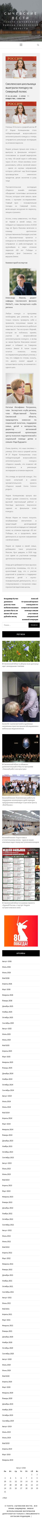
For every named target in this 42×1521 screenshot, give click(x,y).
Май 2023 (5, 1180)
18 (10, 1485)
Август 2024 (7, 1096)
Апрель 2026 (7, 984)
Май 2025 (5, 1045)
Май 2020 (5, 1376)
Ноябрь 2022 (7, 1213)
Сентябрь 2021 (8, 1292)
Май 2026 (5, 978)
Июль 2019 (6, 1432)
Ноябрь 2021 (7, 1281)
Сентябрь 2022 (8, 1225)
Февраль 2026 (7, 995)
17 (5, 1485)
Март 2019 (6, 1454)
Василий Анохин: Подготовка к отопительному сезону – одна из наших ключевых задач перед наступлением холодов (20, 839)
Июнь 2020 (6, 1370)
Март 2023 (6, 1191)
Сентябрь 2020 (8, 1353)
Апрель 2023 (7, 1185)
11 (10, 1481)
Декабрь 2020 (7, 1337)
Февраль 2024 (7, 1129)
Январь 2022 (7, 1269)
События (21, 99)
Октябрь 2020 (7, 1348)
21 (26, 1485)
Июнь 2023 (6, 1174)
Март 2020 (6, 1387)
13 (21, 1481)
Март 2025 (6, 1056)
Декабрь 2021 (7, 1275)
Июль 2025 (6, 1034)
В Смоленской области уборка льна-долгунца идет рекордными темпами (20, 665)
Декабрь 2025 (7, 1006)
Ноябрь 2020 (7, 1342)
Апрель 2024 (7, 1118)
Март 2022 (6, 1258)
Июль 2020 (6, 1365)
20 (21, 1485)
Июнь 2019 (6, 1437)
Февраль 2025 (7, 1062)
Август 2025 (7, 1028)
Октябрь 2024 (7, 1085)
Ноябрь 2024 (7, 1079)
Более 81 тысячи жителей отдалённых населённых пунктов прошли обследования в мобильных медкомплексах (20, 726)
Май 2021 (5, 1309)
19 (16, 1485)
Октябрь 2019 (7, 1415)
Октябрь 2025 (7, 1017)
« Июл (4, 1498)
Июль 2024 (6, 1101)
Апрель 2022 (7, 1253)
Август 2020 (7, 1359)
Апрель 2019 (7, 1449)
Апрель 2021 (7, 1314)
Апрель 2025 (7, 1051)
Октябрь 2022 (7, 1219)
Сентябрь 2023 (8, 1157)
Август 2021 (7, 1297)
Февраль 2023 (7, 1197)
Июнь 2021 (6, 1303)
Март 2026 (6, 989)
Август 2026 (7, 961)
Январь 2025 (7, 1068)
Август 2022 (7, 1230)
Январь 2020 (7, 1398)
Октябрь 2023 (7, 1152)
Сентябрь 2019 (8, 1421)
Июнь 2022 (6, 1241)
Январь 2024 (7, 1135)
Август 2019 (7, 1426)
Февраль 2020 (7, 1393)
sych (23, 96)
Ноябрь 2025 (7, 1012)
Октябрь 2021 (7, 1286)
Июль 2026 (6, 967)
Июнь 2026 (6, 972)
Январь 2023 (7, 1202)
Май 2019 (5, 1443)
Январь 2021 (7, 1331)
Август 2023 (7, 1163)
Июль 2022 (6, 1236)
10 (5, 1481)
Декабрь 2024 (7, 1073)
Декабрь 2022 (7, 1208)
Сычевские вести (21, 15)
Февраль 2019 (7, 1460)
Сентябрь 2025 (8, 1023)
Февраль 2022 (7, 1264)
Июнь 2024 (6, 1107)
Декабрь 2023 (7, 1141)
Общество (10, 99)
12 (16, 1481)
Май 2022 (5, 1247)
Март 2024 (6, 1124)
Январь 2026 (7, 1000)
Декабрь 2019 (7, 1404)
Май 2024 (5, 1112)
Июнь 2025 (6, 1040)
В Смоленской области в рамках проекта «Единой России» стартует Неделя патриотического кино (18, 905)
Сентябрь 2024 (8, 1090)
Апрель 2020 (7, 1381)
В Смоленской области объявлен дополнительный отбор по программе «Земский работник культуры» (17, 766)
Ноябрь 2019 (7, 1409)
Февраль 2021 (7, 1325)
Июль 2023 (6, 1168)
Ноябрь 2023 (7, 1146)
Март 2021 (6, 1320)
